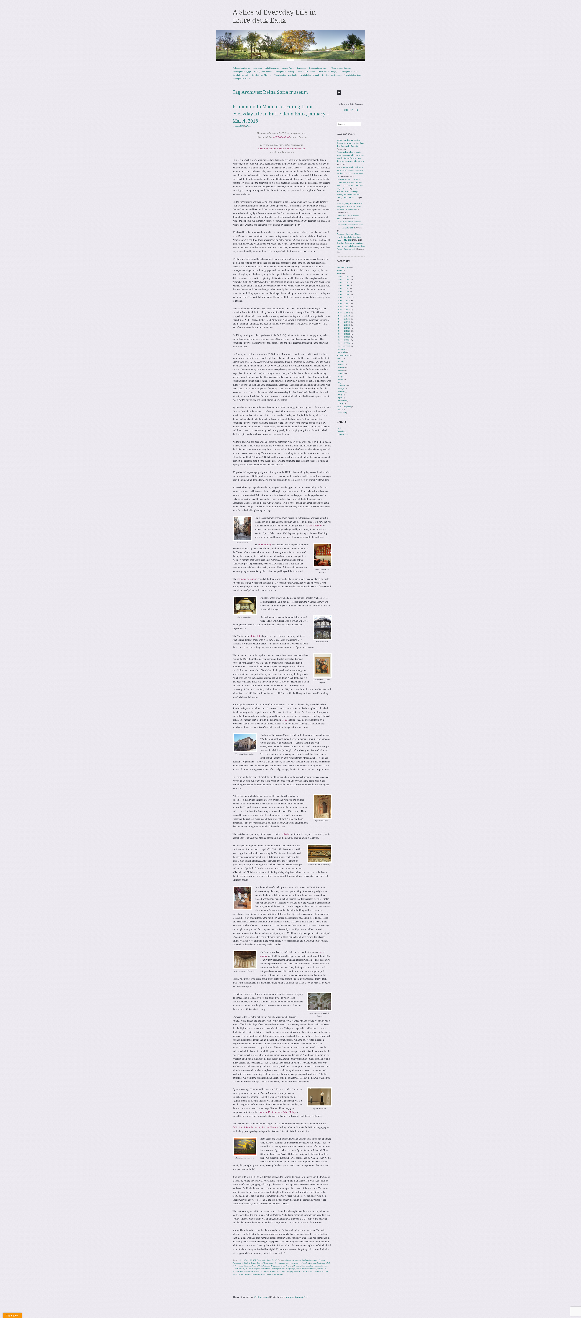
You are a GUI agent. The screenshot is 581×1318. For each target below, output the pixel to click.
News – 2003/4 (343, 279)
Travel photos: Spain (353, 74)
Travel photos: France (263, 71)
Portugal (341, 388)
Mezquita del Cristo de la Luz (281, 1266)
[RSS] (339, 92)
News (241, 1260)
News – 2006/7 (343, 288)
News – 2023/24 (344, 340)
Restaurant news (343, 355)
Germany (341, 373)
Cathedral (285, 833)
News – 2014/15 (344, 312)
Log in (339, 428)
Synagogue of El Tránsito (296, 1271)
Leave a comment (275, 1274)
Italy (339, 382)
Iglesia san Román (250, 1266)
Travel (274, 1260)
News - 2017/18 (250, 1260)
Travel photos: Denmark (341, 68)
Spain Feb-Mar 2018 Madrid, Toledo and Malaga (281, 148)
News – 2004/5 (343, 282)
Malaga (267, 1266)
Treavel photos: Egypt (242, 71)
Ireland (340, 379)
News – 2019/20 (344, 328)
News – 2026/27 (344, 346)
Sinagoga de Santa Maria (272, 1271)
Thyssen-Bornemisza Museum (317, 1271)
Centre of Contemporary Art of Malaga (277, 1111)
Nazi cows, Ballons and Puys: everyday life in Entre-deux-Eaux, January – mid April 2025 (349, 194)
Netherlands (342, 385)
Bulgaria (341, 364)
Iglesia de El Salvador (317, 1263)
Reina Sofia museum (309, 1268)
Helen (248, 126)
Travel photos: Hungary (328, 71)
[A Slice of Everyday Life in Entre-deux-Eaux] (290, 45)
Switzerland (342, 400)
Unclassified (341, 412)
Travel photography (344, 406)
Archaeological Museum (292, 1260)
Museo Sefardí (276, 1268)
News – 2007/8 (343, 291)
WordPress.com (261, 1296)
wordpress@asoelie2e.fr (296, 1296)
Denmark (341, 367)
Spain (269, 1260)
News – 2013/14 (344, 309)
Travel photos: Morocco (261, 74)
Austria (340, 361)
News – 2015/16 (344, 316)
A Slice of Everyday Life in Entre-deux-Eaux (274, 16)
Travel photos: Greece (306, 71)
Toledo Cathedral (244, 1274)
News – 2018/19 (344, 325)
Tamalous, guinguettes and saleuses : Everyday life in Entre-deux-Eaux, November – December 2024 (350, 206)
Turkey (340, 403)
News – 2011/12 (344, 303)
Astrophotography (343, 267)
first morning (265, 544)
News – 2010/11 (344, 300)
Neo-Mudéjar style (288, 1268)
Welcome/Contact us (241, 68)
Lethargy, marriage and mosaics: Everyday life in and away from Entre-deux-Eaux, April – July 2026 (350, 143)
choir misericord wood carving (297, 1263)
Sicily (340, 394)
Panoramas (301, 68)
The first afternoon (313, 525)
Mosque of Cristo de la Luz (303, 1266)
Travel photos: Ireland (350, 71)
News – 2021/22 (344, 334)
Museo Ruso (265, 1268)
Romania (341, 391)
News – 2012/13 (344, 306)
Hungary (341, 376)
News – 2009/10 (344, 297)
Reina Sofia (256, 635)
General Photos (288, 68)
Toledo (285, 719)
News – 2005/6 (343, 285)
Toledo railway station (260, 1274)
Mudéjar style (319, 1266)
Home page (257, 68)
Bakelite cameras (272, 68)
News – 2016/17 (344, 319)
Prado (298, 1268)
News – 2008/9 (343, 294)
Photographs (261, 1260)
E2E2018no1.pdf (281, 136)
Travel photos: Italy (241, 74)
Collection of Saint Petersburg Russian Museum (255, 1127)
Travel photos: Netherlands (285, 74)
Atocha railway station (310, 1260)
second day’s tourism (247, 578)
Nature (339, 270)
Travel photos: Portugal (309, 74)
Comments (342, 434)
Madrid (261, 1266)
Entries (341, 431)
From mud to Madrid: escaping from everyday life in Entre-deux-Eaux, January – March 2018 (281, 114)
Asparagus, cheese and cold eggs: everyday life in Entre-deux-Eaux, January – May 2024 (349, 237)
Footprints (351, 109)
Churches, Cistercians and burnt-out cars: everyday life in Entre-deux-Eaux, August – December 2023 (351, 246)
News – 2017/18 (344, 322)
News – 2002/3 (343, 276)
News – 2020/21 (344, 331)
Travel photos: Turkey (242, 78)
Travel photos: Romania (331, 74)
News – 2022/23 (344, 337)
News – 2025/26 (344, 343)
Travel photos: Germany (284, 71)
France (340, 370)
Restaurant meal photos (318, 68)
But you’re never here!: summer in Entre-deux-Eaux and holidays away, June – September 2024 (350, 224)
